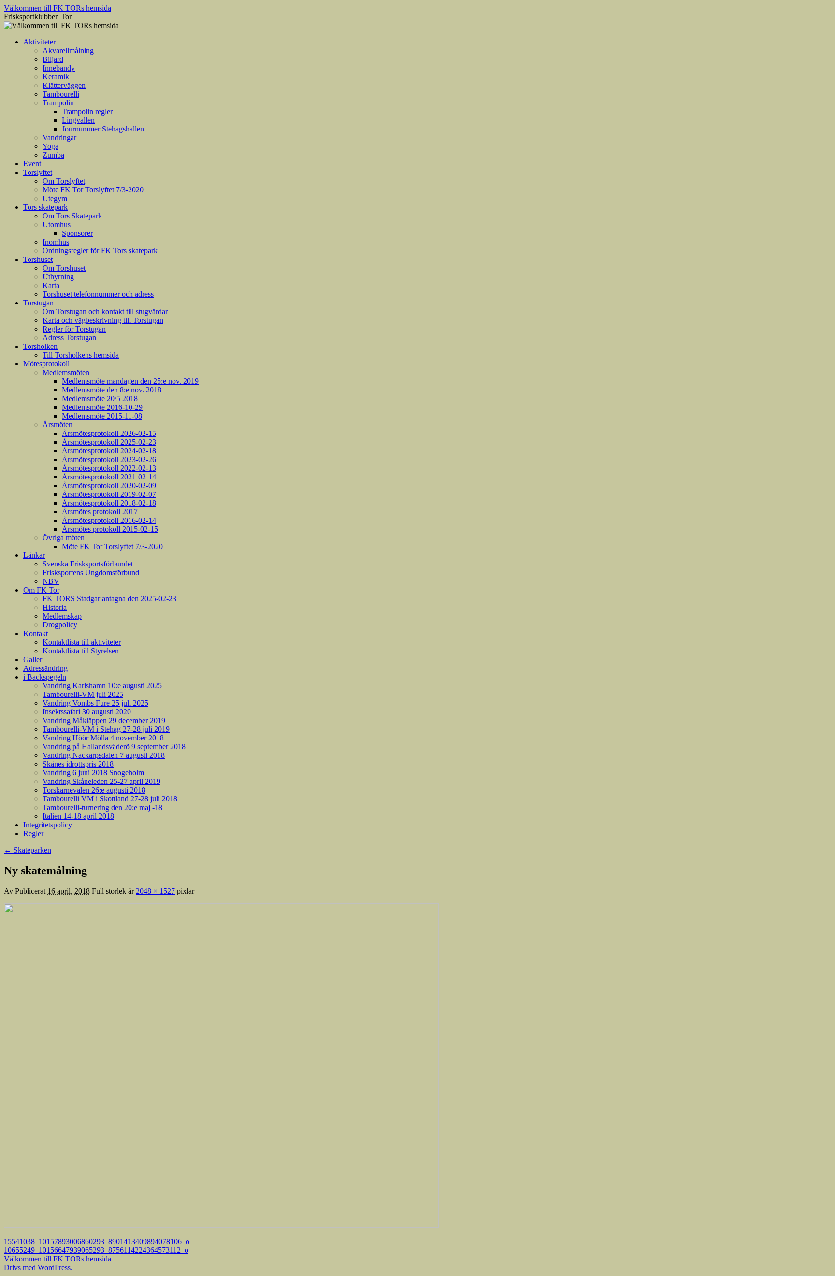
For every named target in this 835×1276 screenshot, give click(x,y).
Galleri (33, 659)
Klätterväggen (64, 85)
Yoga (50, 146)
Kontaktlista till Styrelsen (81, 651)
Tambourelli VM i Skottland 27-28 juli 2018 (110, 799)
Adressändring (45, 668)
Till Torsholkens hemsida (81, 355)
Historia (55, 607)
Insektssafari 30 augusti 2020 (87, 712)
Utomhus (57, 224)
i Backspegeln (44, 677)
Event (32, 164)
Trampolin (58, 103)
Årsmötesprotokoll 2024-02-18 (109, 451)
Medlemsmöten (66, 372)
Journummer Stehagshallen (103, 129)
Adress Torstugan (69, 338)
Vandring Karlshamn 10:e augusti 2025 (102, 686)
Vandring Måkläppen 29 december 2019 (104, 720)
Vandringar (59, 137)
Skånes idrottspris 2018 (78, 764)
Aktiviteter (39, 42)
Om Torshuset (64, 268)
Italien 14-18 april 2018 (78, 816)
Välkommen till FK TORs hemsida (57, 8)
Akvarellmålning (68, 50)
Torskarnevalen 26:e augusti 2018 (94, 790)
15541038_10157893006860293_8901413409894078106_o (96, 1241)
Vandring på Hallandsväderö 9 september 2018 (114, 746)
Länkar (34, 555)
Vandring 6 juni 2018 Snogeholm (93, 772)
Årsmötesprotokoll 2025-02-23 (109, 442)
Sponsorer (77, 233)
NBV (51, 581)
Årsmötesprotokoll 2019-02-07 (109, 494)
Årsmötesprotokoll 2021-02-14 (109, 477)
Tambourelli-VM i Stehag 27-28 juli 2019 (106, 729)
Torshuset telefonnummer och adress (98, 294)
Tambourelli (61, 94)
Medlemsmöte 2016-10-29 (102, 407)
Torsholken (40, 346)
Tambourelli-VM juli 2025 (83, 694)
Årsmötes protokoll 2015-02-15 (110, 529)
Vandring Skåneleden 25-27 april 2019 (101, 781)
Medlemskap (62, 616)
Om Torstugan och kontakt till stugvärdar (105, 311)
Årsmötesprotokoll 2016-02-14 (109, 520)
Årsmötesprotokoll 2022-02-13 (109, 468)
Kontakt (35, 633)
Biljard (53, 59)
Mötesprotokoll (46, 364)
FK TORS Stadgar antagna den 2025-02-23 (109, 598)
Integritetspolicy (47, 825)
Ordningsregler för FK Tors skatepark (100, 250)
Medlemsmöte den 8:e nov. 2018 (111, 390)
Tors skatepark (45, 207)
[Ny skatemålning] (221, 1225)
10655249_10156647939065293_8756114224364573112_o (96, 1250)
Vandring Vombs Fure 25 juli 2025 (95, 703)
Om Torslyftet (64, 181)
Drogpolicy (60, 625)
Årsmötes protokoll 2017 (100, 512)
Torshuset (38, 259)
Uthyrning (58, 277)
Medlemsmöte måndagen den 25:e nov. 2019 (130, 381)
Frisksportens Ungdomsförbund (91, 572)
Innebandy (59, 68)
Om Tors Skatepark (72, 216)
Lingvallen (78, 120)
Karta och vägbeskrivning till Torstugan (103, 320)
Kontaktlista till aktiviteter (82, 642)
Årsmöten (57, 424)
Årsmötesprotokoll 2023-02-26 (109, 459)
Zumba (53, 155)
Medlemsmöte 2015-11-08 (102, 416)
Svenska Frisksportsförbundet (88, 564)
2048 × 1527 (155, 891)
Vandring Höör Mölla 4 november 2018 (103, 738)
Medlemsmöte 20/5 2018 (100, 398)
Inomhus (56, 242)
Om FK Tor (41, 590)
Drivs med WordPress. (38, 1267)
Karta (51, 285)
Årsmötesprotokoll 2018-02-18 (109, 503)
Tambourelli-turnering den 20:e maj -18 (102, 807)
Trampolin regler (87, 111)
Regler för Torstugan (74, 329)
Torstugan (38, 303)
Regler (33, 833)
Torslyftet (37, 172)
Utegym (55, 198)
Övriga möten (64, 538)
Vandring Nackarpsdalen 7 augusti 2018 (104, 755)
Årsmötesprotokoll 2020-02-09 (109, 485)
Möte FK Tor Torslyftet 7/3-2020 (93, 190)
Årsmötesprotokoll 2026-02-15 (109, 433)
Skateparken (27, 850)
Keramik (56, 76)
